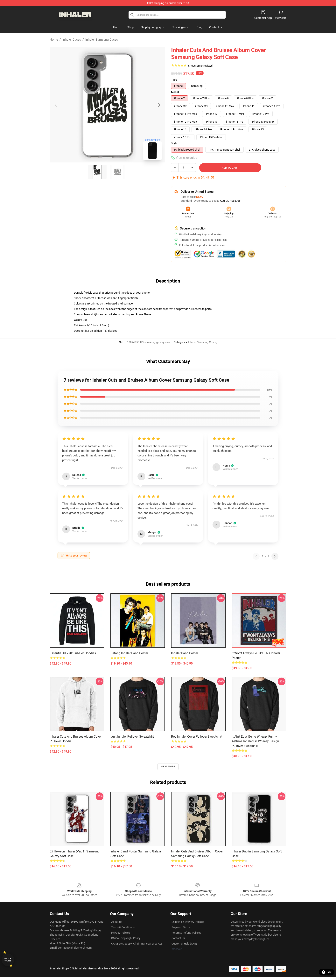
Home (54, 39)
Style (174, 143)
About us (116, 921)
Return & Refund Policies (186, 932)
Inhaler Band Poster (184, 653)
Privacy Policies (120, 932)
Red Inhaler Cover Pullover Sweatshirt (196, 736)
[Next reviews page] (274, 556)
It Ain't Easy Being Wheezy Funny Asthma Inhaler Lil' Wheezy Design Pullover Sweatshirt (255, 741)
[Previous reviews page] (256, 556)
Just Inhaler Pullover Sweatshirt (132, 736)
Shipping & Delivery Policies (188, 921)
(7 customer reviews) (201, 65)
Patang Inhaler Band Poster (129, 653)
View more (168, 766)
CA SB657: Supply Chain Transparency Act (136, 943)
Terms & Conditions (123, 927)
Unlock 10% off (7, 960)
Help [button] (329, 972)
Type (174, 79)
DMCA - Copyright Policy (125, 938)
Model (175, 92)
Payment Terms (181, 927)
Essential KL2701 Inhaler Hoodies (73, 653)
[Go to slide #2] (117, 172)
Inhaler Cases (71, 39)
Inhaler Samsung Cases (101, 39)
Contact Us (178, 938)
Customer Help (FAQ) (184, 943)
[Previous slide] (56, 105)
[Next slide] (159, 105)
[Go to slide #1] (97, 172)
